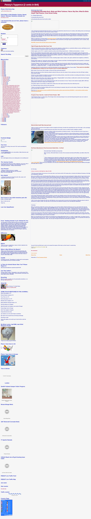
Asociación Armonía (52, 38)
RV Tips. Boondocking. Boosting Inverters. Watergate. (11, 98)
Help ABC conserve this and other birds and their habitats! (43, 42)
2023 (3, 64)
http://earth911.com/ (8, 279)
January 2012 (5, 117)
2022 (3, 65)
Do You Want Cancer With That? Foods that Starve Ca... (12, 97)
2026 (3, 61)
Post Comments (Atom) (42, 257)
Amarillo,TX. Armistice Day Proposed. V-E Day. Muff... (11, 106)
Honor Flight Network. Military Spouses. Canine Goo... (11, 88)
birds (34, 247)
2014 (3, 73)
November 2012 (6, 78)
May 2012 (4, 84)
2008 (3, 121)
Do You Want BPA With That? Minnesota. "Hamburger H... (12, 103)
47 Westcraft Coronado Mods (7, 435)
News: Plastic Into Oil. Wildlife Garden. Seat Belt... (11, 109)
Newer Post (33, 254)
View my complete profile (11, 287)
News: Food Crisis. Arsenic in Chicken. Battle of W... (11, 96)
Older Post (88, 254)
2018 (3, 69)
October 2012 (5, 79)
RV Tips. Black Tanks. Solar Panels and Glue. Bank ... (11, 111)
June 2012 (5, 83)
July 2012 (4, 82)
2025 (3, 62)
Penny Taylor (3, 139)
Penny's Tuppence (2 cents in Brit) (22, 4)
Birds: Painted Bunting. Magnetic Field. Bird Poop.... (11, 99)
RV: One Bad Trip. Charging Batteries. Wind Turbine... (11, 85)
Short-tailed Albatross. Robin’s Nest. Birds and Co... (11, 86)
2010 (3, 119)
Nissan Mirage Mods (7, 418)
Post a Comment (34, 253)
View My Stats (3, 488)
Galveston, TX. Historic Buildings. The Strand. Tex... (11, 93)
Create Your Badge (4, 141)
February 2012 (5, 116)
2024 (3, 63)
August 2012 (5, 81)
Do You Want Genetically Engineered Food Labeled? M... (12, 110)
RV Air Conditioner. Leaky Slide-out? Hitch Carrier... (11, 104)
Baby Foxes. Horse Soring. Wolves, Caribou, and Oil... (11, 94)
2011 (3, 118)
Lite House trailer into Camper (7, 472)
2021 (3, 66)
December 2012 (6, 77)
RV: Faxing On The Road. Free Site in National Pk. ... (11, 91)
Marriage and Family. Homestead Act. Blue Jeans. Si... (11, 95)
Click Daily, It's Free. (5, 17)
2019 (3, 68)
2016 (3, 71)
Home (61, 254)
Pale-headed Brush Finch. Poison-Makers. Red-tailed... (11, 105)
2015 (3, 72)
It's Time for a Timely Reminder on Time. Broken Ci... (11, 108)
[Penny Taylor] (1, 140)
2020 (3, 67)
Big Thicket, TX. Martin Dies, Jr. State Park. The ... (11, 87)
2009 (3, 120)
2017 (3, 70)
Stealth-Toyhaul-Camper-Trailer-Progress (7, 401)
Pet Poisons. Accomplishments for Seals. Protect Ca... (11, 107)
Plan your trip (4, 38)
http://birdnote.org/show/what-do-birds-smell (53, 142)
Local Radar (3, 39)
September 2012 (6, 80)
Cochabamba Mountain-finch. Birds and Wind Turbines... (12, 92)
